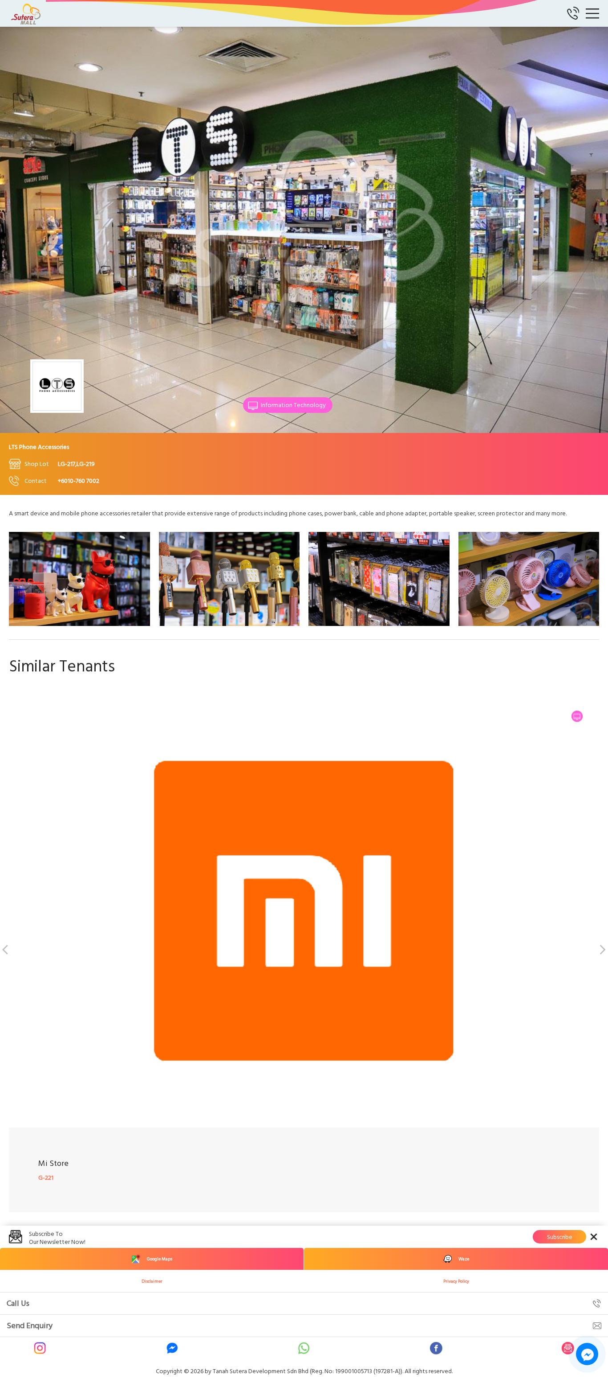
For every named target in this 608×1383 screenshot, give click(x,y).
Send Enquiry (30, 1325)
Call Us (18, 1303)
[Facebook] (436, 1348)
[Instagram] (40, 1348)
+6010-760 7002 (78, 481)
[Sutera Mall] (27, 13)
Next (601, 948)
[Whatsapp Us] (304, 1348)
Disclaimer (152, 1281)
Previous (6, 948)
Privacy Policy (456, 1281)
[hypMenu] (592, 13)
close (593, 1236)
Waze (463, 1259)
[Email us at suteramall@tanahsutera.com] (568, 1348)
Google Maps (159, 1259)
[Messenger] (172, 1348)
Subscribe (559, 1237)
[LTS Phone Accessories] (79, 624)
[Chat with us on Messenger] (587, 1354)
